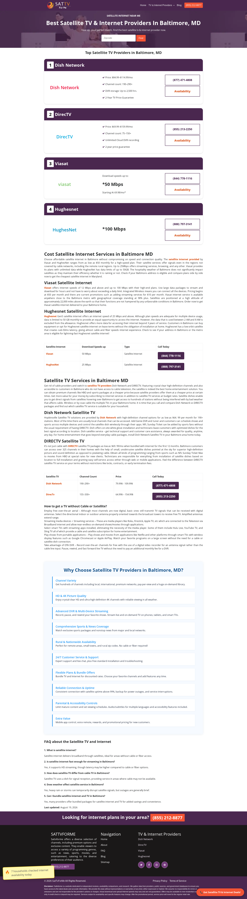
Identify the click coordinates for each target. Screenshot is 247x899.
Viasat (49, 353)
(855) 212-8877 (193, 5)
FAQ (103, 850)
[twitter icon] (141, 864)
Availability (182, 91)
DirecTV (142, 844)
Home (143, 5)
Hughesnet (144, 856)
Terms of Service (178, 881)
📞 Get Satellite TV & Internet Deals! (220, 892)
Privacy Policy (160, 881)
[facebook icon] (148, 864)
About (104, 844)
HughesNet (52, 364)
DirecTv (50, 494)
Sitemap (105, 862)
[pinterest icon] (164, 864)
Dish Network (54, 483)
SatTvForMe (58, 881)
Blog (179, 5)
